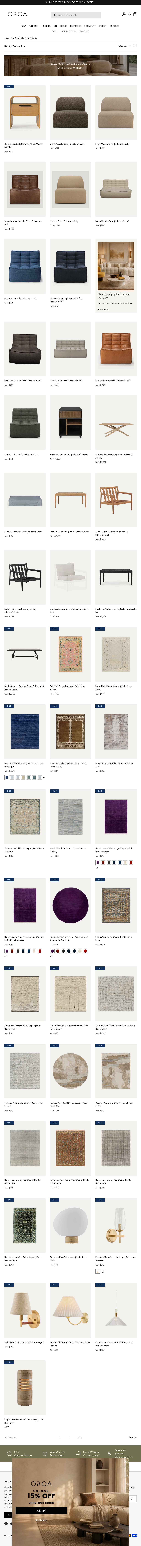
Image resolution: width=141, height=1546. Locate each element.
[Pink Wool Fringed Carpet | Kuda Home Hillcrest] (70, 654)
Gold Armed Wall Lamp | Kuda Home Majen (23, 1342)
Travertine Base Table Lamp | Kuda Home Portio (68, 1259)
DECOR (63, 26)
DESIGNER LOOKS (68, 31)
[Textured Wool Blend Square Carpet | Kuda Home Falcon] (116, 993)
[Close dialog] (125, 1461)
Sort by (7, 46)
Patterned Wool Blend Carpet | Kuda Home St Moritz (24, 850)
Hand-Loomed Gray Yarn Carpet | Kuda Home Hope (22, 1182)
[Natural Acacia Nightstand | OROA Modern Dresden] (25, 112)
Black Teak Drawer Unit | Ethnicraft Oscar (68, 454)
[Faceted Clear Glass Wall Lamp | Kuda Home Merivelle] (116, 1225)
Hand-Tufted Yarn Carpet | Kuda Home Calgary (67, 850)
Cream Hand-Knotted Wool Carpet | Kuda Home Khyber (69, 1027)
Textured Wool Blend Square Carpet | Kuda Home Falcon (115, 1027)
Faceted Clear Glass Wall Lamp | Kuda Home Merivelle (115, 1259)
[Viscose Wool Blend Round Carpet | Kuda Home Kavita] (70, 1071)
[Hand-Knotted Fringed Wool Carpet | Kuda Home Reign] (70, 1148)
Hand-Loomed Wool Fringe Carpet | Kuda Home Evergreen (114, 850)
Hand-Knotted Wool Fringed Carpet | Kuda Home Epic (23, 765)
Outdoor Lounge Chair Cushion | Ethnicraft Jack (69, 610)
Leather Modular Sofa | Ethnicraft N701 (113, 380)
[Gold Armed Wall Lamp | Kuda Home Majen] (25, 1310)
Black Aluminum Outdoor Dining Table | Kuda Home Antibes (24, 688)
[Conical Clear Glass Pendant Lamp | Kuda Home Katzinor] (116, 1310)
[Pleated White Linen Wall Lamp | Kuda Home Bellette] (70, 1310)
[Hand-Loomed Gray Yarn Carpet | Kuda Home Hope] (25, 1148)
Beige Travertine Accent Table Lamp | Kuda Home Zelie (23, 1421)
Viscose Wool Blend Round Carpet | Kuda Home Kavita (68, 1104)
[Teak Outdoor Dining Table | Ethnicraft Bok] (70, 500)
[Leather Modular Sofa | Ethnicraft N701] (116, 349)
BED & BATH (89, 26)
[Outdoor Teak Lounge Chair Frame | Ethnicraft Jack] (116, 500)
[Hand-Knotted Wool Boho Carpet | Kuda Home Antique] (25, 1225)
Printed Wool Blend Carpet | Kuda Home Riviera (113, 688)
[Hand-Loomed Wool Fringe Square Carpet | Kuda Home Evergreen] (25, 905)
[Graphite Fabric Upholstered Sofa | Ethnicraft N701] (70, 266)
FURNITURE (34, 26)
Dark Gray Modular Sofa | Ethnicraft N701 (23, 380)
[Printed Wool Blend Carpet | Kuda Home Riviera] (116, 654)
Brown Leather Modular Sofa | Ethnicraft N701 (22, 223)
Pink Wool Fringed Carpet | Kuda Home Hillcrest (67, 688)
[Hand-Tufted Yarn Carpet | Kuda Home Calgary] (70, 816)
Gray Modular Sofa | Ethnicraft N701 (66, 380)
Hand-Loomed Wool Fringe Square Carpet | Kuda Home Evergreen (24, 938)
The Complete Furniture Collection (24, 38)
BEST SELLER (75, 26)
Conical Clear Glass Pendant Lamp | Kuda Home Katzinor (114, 1344)
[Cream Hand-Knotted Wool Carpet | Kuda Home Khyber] (70, 993)
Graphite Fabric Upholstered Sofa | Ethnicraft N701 (66, 300)
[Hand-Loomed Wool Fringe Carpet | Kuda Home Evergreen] (116, 816)
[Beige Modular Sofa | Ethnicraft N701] (116, 189)
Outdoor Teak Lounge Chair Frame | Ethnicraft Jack (111, 533)
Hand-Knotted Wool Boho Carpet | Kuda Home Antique (22, 1259)
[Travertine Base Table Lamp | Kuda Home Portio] (70, 1225)
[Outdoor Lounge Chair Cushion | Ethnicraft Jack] (70, 577)
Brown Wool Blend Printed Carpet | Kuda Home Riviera (68, 765)
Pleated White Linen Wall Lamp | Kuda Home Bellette (70, 1344)
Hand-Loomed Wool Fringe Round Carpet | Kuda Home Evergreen (69, 938)
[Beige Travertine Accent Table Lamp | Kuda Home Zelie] (25, 1387)
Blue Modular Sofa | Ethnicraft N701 (20, 298)
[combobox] (76, 15)
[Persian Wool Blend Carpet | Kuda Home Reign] (116, 905)
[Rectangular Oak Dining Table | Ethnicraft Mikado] (116, 422)
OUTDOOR (115, 26)
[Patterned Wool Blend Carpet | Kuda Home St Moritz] (25, 816)
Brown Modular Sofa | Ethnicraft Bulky (67, 144)
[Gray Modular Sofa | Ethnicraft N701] (70, 349)
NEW (24, 26)
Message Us (103, 309)
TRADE (55, 31)
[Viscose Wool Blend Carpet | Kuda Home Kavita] (116, 1071)
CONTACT (84, 31)
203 (79, 1437)
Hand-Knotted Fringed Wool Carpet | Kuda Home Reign (69, 1182)
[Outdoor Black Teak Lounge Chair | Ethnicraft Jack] (25, 577)
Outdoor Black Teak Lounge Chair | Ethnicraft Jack (20, 610)
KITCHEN (102, 26)
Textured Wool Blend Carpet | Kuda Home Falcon (23, 1104)
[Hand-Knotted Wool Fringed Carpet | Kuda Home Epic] (25, 731)
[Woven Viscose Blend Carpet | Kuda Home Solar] (116, 731)
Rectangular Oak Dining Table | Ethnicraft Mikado (114, 456)
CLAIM (41, 1510)
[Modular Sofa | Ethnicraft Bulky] (70, 189)
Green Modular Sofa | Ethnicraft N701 (21, 454)
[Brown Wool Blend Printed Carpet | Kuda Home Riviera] (70, 731)
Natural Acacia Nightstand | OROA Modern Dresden (23, 145)
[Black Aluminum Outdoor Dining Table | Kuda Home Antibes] (25, 654)
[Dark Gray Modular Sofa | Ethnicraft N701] (25, 349)
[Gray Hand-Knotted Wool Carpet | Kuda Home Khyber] (25, 993)
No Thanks (41, 1520)
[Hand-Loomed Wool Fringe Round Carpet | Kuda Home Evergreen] (70, 905)
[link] (31, 1437)
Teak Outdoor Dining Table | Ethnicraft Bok (69, 531)
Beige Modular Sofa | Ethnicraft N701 (112, 221)
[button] (135, 14)
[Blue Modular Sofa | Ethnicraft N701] (25, 266)
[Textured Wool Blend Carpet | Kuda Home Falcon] (25, 1071)
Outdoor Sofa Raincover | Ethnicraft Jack (23, 531)
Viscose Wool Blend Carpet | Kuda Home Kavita (113, 1104)
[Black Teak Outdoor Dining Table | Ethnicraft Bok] (116, 577)
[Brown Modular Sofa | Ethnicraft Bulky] (70, 112)
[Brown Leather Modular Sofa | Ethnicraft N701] (25, 189)
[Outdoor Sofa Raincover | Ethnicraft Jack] (25, 500)
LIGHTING (46, 26)
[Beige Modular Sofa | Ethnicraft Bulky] (116, 112)
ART (55, 26)
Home (6, 38)
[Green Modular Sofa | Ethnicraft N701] (25, 422)
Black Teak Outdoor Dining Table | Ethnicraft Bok (115, 610)
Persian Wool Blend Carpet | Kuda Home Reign (113, 938)
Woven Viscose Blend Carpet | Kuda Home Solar (114, 765)
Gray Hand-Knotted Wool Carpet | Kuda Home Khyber (22, 1027)
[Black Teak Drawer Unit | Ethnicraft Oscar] (70, 422)
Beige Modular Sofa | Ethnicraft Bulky (112, 144)
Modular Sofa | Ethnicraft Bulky (64, 221)
